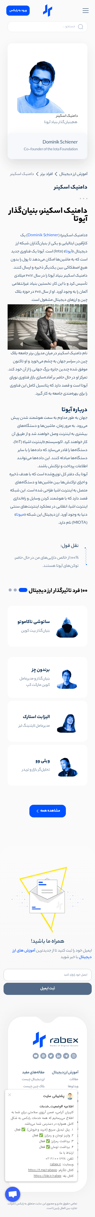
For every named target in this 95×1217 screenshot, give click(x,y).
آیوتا (69, 252)
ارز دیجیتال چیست (33, 1079)
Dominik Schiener (43, 235)
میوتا (20, 515)
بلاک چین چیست (34, 1086)
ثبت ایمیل (47, 989)
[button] (23, 590)
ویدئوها (73, 1086)
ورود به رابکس (18, 10)
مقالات (73, 1079)
